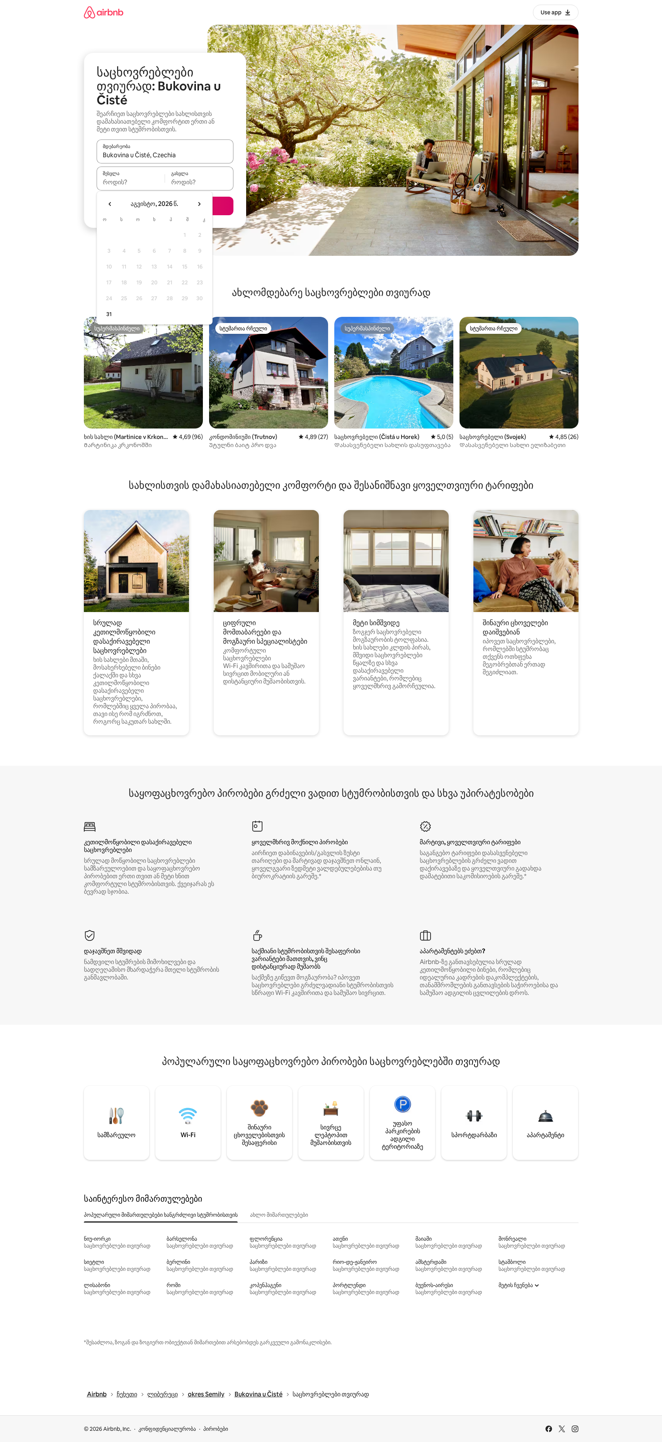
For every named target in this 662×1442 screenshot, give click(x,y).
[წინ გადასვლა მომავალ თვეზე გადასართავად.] (199, 204)
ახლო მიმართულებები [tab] (279, 1214)
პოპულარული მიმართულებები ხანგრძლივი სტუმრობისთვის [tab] (161, 1214)
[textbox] (131, 182)
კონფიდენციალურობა (167, 1428)
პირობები (215, 1428)
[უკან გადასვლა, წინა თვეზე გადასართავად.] (110, 204)
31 (109, 314)
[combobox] (165, 155)
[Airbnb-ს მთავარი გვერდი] (103, 12)
